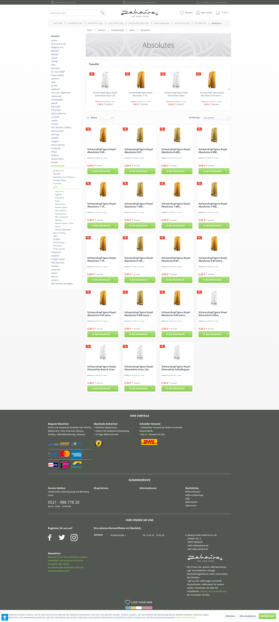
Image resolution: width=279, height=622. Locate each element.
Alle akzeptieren (248, 616)
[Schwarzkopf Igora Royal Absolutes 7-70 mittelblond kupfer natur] (140, 79)
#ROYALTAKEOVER (63, 229)
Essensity (57, 183)
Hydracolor (56, 96)
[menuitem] (80, 13)
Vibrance (58, 220)
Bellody (54, 54)
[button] (4, 617)
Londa (54, 120)
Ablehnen (230, 616)
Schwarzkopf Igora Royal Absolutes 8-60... (175, 259)
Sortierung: (194, 117)
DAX (53, 64)
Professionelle (59, 249)
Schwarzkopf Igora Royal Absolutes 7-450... (138, 205)
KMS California (58, 113)
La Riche (55, 117)
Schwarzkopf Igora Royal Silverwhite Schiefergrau (175, 368)
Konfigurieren (267, 616)
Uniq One (56, 269)
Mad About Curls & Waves (64, 177)
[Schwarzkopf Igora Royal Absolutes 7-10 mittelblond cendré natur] (102, 189)
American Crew (58, 44)
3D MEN (56, 239)
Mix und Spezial (61, 217)
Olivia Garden (58, 144)
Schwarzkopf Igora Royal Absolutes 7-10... (101, 205)
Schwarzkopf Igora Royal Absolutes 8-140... (138, 259)
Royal (57, 201)
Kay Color (55, 106)
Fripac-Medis (57, 75)
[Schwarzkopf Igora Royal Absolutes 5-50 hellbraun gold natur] (102, 134)
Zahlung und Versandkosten (213, 591)
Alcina (54, 40)
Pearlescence (60, 214)
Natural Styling (59, 233)
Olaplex (55, 141)
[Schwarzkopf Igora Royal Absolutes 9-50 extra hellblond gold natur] (211, 79)
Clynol (54, 57)
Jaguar (54, 103)
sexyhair (55, 255)
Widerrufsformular (194, 495)
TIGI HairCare (57, 262)
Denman (55, 68)
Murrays (55, 134)
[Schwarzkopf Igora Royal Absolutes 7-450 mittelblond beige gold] (139, 189)
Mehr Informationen (186, 617)
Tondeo (55, 266)
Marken (55, 36)
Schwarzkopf (57, 165)
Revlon (54, 162)
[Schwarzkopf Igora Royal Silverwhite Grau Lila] (105, 79)
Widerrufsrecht (192, 491)
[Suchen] (107, 13)
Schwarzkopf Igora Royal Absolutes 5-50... (101, 151)
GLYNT (54, 85)
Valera (54, 273)
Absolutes (59, 191)
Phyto (54, 151)
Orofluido (56, 148)
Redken (55, 155)
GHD (53, 82)
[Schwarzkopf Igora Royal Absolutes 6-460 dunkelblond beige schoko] (176, 134)
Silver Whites (60, 210)
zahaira (55, 280)
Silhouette (57, 245)
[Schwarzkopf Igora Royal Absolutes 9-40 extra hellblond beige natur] (213, 243)
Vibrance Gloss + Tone (64, 223)
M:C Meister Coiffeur (61, 127)
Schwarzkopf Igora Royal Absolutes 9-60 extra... (175, 314)
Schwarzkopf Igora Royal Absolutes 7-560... (212, 205)
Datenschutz (191, 502)
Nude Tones (60, 204)
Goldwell (55, 89)
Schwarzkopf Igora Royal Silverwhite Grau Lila (105, 94)
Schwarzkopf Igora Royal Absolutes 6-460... (175, 151)
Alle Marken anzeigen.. (62, 283)
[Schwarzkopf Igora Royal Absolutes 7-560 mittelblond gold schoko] (213, 189)
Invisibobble (57, 99)
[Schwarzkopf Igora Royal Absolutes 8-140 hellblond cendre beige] (139, 243)
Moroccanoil (57, 131)
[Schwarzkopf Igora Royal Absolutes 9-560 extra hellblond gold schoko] (139, 298)
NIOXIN (54, 137)
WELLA (54, 276)
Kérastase (56, 110)
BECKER (55, 50)
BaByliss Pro (57, 47)
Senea (57, 226)
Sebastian (56, 252)
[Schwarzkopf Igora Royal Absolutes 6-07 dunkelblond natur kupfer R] (139, 134)
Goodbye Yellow (59, 180)
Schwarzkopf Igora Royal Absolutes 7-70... (141, 94)
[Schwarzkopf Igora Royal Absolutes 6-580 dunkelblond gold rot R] (213, 134)
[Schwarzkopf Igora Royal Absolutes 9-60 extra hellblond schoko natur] (176, 298)
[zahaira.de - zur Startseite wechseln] (139, 13)
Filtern (93, 117)
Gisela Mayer (57, 158)
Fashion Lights (61, 207)
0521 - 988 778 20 (63, 502)
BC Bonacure (58, 170)
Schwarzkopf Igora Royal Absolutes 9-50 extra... (212, 94)
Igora (55, 186)
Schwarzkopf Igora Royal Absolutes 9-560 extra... (138, 314)
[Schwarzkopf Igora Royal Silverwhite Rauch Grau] (102, 352)
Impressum (190, 505)
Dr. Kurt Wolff (58, 71)
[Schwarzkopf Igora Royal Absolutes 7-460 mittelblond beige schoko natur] (176, 189)
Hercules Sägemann (61, 92)
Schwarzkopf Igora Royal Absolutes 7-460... (175, 205)
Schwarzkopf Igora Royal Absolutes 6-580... (212, 151)
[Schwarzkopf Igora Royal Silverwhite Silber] (176, 79)
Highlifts (58, 194)
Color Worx (59, 198)
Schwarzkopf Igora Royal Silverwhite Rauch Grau (101, 368)
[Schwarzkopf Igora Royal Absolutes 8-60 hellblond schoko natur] (176, 243)
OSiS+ (55, 236)
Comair (54, 61)
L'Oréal (54, 124)
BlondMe (57, 174)
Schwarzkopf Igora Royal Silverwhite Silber (176, 94)
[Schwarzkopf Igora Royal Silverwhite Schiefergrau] (176, 352)
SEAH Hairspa (59, 242)
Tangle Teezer (58, 259)
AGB (187, 498)
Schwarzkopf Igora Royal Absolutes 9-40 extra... (212, 259)
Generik (55, 78)
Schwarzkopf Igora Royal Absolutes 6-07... (138, 151)
